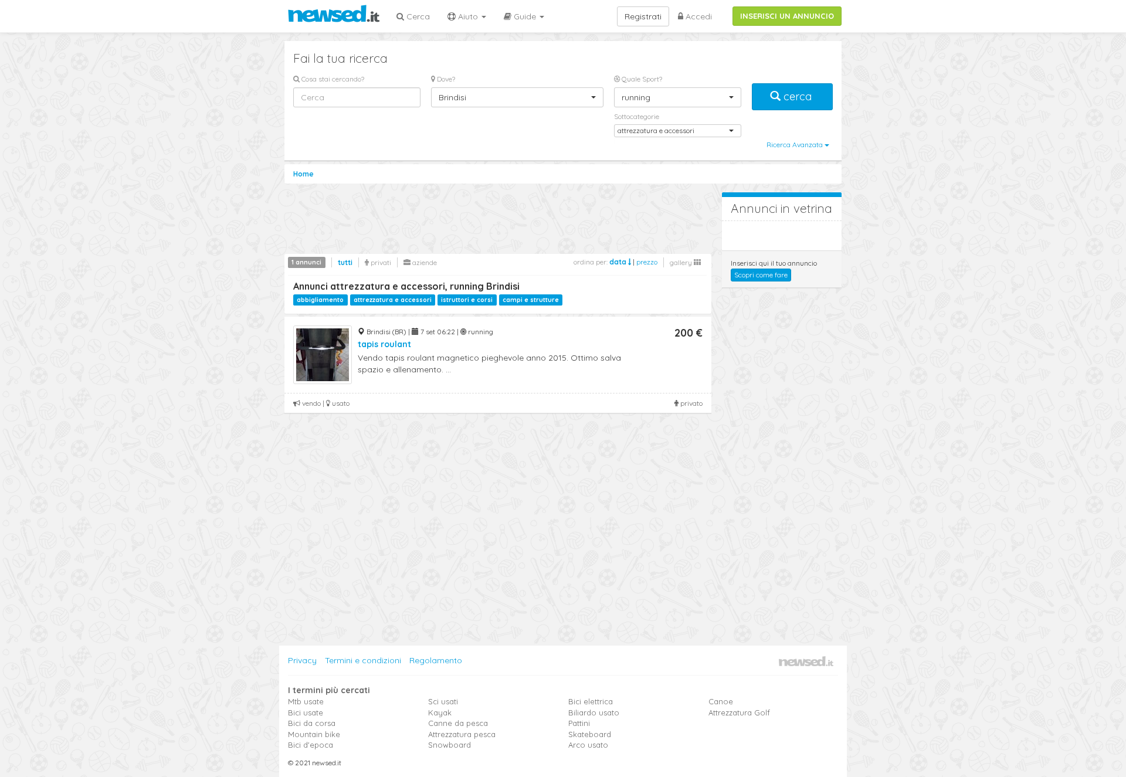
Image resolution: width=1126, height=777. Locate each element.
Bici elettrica (590, 701)
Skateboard (589, 734)
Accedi (697, 16)
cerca (798, 96)
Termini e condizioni (363, 660)
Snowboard (449, 744)
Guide (524, 16)
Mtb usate (306, 701)
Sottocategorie (636, 116)
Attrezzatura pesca (462, 734)
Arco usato (588, 744)
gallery (682, 262)
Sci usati (443, 701)
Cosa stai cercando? (332, 78)
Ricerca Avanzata (796, 144)
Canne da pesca (458, 723)
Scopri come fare (761, 274)
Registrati (643, 16)
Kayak (440, 712)
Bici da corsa (311, 723)
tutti (345, 262)
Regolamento (435, 660)
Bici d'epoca (310, 744)
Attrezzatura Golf (739, 712)
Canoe (720, 701)
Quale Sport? (641, 78)
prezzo (646, 261)
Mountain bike (314, 734)
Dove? (445, 78)
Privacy (302, 660)
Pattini (579, 723)
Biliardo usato (593, 712)
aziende (424, 262)
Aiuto (468, 16)
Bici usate (305, 712)
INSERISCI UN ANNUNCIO (787, 16)
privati (380, 262)
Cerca (417, 16)
